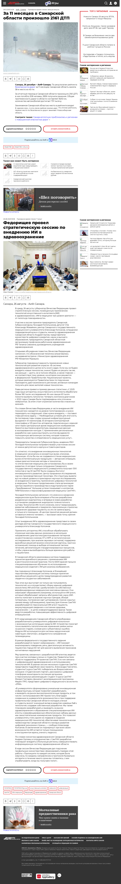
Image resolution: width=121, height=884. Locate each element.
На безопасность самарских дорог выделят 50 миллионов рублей (62, 173)
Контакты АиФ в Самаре (95, 840)
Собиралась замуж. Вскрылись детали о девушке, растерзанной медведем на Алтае (102, 78)
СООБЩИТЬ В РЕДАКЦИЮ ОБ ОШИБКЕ (65, 843)
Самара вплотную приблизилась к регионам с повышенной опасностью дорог (46, 118)
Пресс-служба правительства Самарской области (32, 292)
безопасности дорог (25, 87)
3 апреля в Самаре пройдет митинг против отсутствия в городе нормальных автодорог (62, 166)
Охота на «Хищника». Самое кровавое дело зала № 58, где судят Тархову (98, 27)
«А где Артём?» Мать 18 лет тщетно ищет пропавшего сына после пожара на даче (103, 248)
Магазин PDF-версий (61, 838)
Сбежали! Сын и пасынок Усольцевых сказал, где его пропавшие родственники (104, 256)
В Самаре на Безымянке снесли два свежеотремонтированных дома (98, 37)
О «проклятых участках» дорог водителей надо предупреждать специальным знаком (25, 166)
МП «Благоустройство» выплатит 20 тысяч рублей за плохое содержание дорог (25, 173)
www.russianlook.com (11, 73)
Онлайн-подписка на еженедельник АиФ (87, 838)
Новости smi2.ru (11, 212)
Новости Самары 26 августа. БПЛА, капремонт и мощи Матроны (99, 18)
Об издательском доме (30, 838)
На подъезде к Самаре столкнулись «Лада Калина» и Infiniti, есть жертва (99, 55)
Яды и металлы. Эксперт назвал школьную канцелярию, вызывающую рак (101, 264)
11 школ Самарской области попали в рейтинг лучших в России (99, 46)
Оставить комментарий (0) (60, 129)
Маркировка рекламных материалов (36, 843)
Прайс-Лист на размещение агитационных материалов (63, 840)
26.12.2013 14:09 (8, 9)
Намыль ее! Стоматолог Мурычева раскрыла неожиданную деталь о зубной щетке (102, 225)
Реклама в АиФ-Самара (30, 840)
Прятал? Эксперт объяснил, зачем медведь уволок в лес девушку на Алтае (102, 93)
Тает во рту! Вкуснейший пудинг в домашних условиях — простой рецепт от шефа (102, 109)
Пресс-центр (46, 838)
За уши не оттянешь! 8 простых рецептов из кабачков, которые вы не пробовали (104, 70)
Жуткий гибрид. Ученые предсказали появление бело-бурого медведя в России (104, 85)
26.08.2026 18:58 (9, 219)
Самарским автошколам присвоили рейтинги (22, 180)
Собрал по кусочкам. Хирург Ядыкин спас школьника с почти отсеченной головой (103, 101)
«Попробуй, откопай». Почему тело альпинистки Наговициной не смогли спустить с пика (103, 232)
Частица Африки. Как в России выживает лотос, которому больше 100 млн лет (103, 240)
